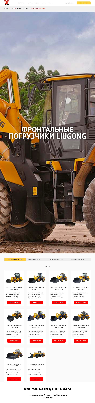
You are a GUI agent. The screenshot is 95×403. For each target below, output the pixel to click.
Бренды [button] (29, 3)
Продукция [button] (21, 3)
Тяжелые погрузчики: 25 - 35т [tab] (77, 259)
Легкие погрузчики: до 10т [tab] (34, 259)
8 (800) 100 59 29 (69, 3)
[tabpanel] (47, 321)
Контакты (50, 3)
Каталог (13, 8)
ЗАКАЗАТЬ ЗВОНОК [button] (83, 3)
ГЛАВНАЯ (6, 8)
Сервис (44, 3)
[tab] (15, 259)
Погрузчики (26, 8)
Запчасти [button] (37, 3)
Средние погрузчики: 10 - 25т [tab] (56, 259)
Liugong (19, 8)
